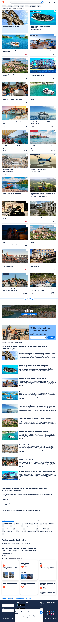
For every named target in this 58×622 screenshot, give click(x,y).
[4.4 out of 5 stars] (5, 558)
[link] (15, 21)
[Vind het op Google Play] (21, 605)
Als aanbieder (49, 604)
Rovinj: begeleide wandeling (45, 561)
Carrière (41, 608)
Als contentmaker (50, 606)
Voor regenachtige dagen (8, 503)
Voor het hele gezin (6, 500)
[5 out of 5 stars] (10, 563)
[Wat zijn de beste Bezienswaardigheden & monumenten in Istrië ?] (55, 510)
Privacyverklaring (19, 342)
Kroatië (9, 598)
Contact (27, 604)
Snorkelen (5, 504)
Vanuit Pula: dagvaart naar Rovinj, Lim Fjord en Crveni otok (47, 584)
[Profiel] (54, 2)
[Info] (23, 9)
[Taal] (50, 2)
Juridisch (27, 606)
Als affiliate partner (50, 607)
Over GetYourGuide (42, 606)
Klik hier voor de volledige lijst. (24, 543)
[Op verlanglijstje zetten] (27, 11)
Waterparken (5, 499)
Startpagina (4, 598)
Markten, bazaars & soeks (8, 501)
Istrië (13, 598)
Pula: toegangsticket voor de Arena (10, 561)
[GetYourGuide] (3, 2)
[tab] (8, 520)
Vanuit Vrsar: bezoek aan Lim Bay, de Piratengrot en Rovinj (28, 562)
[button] (15, 21)
